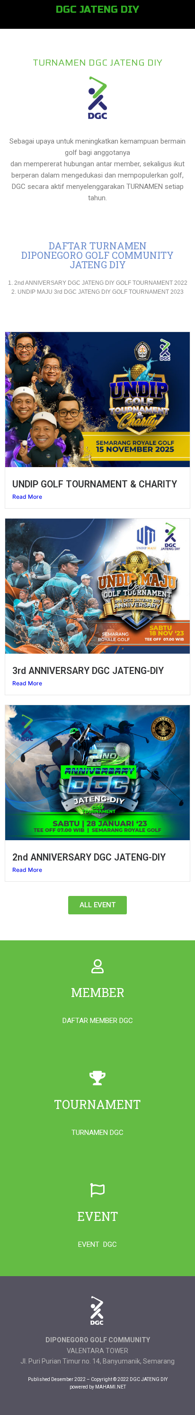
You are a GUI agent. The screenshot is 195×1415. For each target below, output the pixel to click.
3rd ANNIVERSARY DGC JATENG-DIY (88, 670)
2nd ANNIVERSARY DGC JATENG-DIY (89, 857)
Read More (27, 496)
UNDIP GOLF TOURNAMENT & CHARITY (94, 484)
